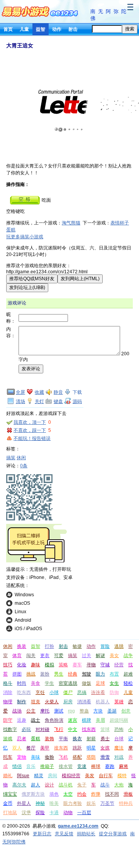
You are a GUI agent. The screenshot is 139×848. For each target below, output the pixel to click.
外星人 (24, 803)
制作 (21, 701)
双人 (17, 748)
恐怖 (119, 729)
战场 (17, 711)
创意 (126, 711)
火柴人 (52, 701)
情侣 (17, 766)
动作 (56, 29)
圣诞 (112, 711)
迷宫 (72, 720)
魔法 (119, 748)
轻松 (128, 683)
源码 (77, 401)
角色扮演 (54, 720)
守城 (105, 664)
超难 (128, 674)
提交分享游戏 (113, 833)
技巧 (7, 664)
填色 (54, 794)
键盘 (58, 401)
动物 (68, 812)
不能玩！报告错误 (32, 438)
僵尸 (68, 692)
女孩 (105, 748)
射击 (73, 29)
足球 (100, 683)
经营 (119, 664)
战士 (35, 720)
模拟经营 (71, 775)
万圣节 (107, 803)
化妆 (21, 664)
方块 (98, 711)
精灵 (38, 775)
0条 (23, 465)
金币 (7, 803)
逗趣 (21, 720)
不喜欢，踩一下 (30, 430)
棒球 (95, 766)
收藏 (39, 392)
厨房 (68, 701)
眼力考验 (72, 803)
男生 (58, 674)
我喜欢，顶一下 (30, 422)
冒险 (105, 646)
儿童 (24, 29)
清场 (20, 401)
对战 (119, 757)
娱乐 (91, 803)
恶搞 (81, 692)
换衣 (77, 738)
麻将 (123, 766)
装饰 (49, 738)
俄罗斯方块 (33, 794)
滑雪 (105, 757)
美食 (35, 683)
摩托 (44, 711)
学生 (49, 683)
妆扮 (49, 757)
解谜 (100, 655)
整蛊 (84, 711)
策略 (63, 664)
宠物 (21, 757)
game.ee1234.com (78, 826)
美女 (114, 655)
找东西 (89, 729)
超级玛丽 (119, 720)
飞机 (63, 757)
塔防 (91, 757)
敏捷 (77, 646)
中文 (72, 729)
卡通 (54, 812)
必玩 (26, 729)
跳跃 (77, 748)
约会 (81, 794)
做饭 (86, 683)
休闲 (21, 457)
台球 (119, 738)
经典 (72, 674)
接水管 (66, 766)
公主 (31, 711)
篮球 (105, 729)
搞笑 (10, 457)
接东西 (61, 748)
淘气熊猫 (71, 223)
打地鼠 (10, 812)
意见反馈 (64, 833)
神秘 (40, 803)
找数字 (10, 729)
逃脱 (119, 646)
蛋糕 (35, 738)
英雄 (119, 701)
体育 (17, 655)
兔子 (81, 785)
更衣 (44, 655)
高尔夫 (19, 785)
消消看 (84, 701)
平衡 (63, 738)
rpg (71, 711)
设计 (49, 785)
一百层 (84, 812)
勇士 (105, 738)
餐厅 (31, 748)
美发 (89, 775)
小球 (54, 692)
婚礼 (7, 775)
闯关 (31, 655)
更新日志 (42, 833)
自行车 (106, 775)
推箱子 (47, 766)
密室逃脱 (68, 683)
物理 (7, 701)
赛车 (77, 664)
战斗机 (66, 785)
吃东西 (24, 692)
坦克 (35, 701)
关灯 (39, 401)
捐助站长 (86, 833)
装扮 (44, 674)
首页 (8, 29)
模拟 (49, 664)
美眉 (100, 720)
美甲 (44, 748)
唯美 (54, 803)
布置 (114, 674)
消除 (7, 692)
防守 (7, 720)
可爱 (58, 655)
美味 (35, 757)
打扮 (49, 646)
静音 (58, 392)
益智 (40, 29)
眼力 (100, 674)
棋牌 (86, 720)
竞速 (81, 766)
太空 (68, 794)
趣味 (35, 664)
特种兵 (126, 803)
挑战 (31, 674)
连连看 (98, 692)
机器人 (103, 701)
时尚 (21, 683)
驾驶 (86, 674)
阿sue (23, 775)
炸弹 (95, 794)
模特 (122, 775)
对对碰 (42, 729)
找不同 (112, 794)
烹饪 (40, 692)
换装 (21, 646)
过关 (86, 655)
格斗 (7, 683)
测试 (58, 711)
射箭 (91, 738)
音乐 (31, 766)
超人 (35, 785)
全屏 (20, 392)
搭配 (77, 757)
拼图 (17, 674)
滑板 (128, 794)
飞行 (58, 729)
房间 (52, 775)
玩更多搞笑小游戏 (24, 236)
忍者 (21, 738)
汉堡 (26, 812)
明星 (91, 748)
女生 (114, 683)
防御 (114, 692)
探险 (40, 812)
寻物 (91, 664)
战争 (128, 655)
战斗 (105, 785)
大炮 (119, 785)
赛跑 (109, 766)
